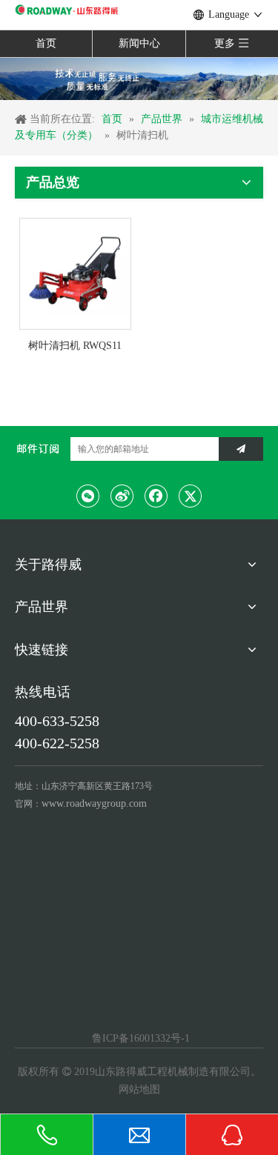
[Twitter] (190, 495)
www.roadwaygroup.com (94, 803)
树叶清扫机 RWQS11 (75, 345)
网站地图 (139, 1089)
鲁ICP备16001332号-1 (139, 1038)
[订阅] (241, 449)
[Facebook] (156, 495)
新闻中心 (139, 43)
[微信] (88, 495)
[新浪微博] (122, 495)
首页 (46, 43)
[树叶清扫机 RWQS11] (75, 273)
